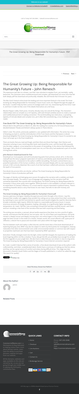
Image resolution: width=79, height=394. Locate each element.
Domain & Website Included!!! (32, 6)
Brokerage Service (36, 361)
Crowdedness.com (52, 6)
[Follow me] (14, 258)
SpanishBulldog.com (69, 6)
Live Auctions (34, 348)
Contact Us (33, 357)
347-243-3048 (64, 340)
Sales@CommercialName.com (49, 18)
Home (32, 340)
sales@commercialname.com (64, 344)
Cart (31, 353)
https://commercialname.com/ (65, 348)
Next (72, 74)
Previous (66, 74)
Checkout (33, 344)
